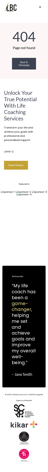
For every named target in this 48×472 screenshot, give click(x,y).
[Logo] (8, 192)
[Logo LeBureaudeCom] (10, 3)
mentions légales (35, 394)
